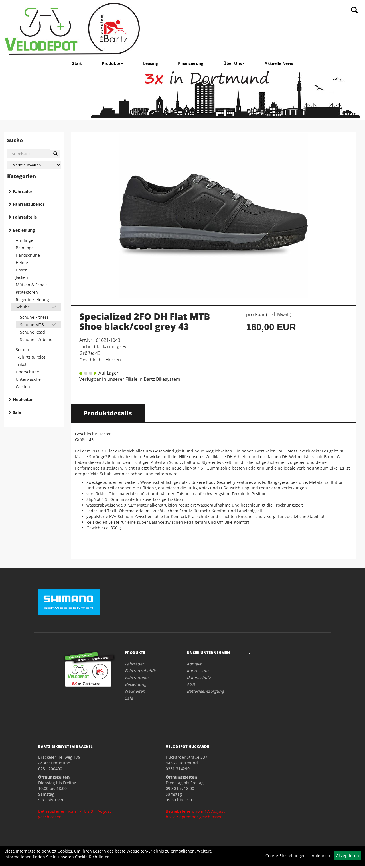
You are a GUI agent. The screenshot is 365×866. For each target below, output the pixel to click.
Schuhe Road (32, 332)
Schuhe (23, 307)
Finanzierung (190, 63)
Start (77, 63)
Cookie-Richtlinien (92, 856)
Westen (23, 386)
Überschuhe (27, 372)
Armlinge (24, 240)
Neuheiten (23, 399)
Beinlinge (25, 247)
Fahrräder (22, 191)
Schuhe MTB (32, 324)
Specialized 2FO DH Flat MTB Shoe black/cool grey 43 (144, 321)
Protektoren (27, 292)
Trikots (22, 364)
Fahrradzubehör (28, 204)
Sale (17, 412)
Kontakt (194, 664)
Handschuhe (28, 255)
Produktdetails (108, 413)
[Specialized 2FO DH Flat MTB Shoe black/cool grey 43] (213, 215)
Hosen (22, 270)
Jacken (22, 277)
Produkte (111, 63)
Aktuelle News (279, 63)
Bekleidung (24, 230)
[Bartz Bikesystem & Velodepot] (72, 29)
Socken (22, 349)
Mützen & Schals (32, 284)
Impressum (197, 670)
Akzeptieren (347, 855)
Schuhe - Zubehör (37, 339)
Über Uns (232, 63)
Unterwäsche (28, 379)
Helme (22, 262)
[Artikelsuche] (354, 10)
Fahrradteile (25, 217)
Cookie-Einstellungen (285, 855)
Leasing (150, 63)
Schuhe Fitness (34, 317)
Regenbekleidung (32, 299)
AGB (191, 684)
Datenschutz (199, 677)
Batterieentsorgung (205, 691)
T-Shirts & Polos (31, 357)
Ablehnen (321, 855)
